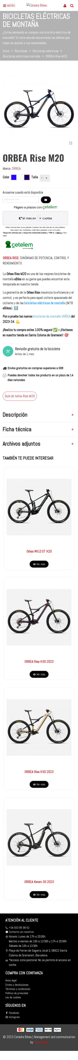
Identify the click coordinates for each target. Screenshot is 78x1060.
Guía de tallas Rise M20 (20, 396)
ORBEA (16, 168)
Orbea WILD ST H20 (39, 551)
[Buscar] (71, 5)
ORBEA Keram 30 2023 (39, 882)
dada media (40, 1042)
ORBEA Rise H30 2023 (39, 661)
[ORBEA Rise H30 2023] (39, 617)
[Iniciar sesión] (64, 5)
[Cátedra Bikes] (38, 5)
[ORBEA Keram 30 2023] (39, 837)
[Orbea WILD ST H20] (39, 507)
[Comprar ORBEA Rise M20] (70, 143)
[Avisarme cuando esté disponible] (46, 199)
